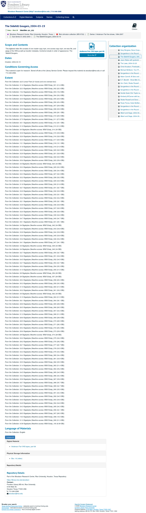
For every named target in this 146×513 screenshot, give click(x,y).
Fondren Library (80, 508)
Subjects (39, 17)
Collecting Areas (62, 17)
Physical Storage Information (18, 453)
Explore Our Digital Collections (11, 509)
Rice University (90, 508)
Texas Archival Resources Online (12, 506)
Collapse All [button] (10, 437)
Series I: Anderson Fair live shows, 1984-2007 (106, 34)
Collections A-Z (10, 17)
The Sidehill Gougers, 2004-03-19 (132, 57)
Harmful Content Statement (84, 504)
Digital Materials (26, 17)
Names (49, 17)
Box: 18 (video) (16, 458)
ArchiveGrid (5, 508)
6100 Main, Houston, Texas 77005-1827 (98, 509)
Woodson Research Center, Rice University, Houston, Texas (31, 34)
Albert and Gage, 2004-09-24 (131, 113)
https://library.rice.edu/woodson (18, 480)
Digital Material (13, 441)
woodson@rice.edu (16, 493)
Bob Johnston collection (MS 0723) (71, 34)
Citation (134, 29)
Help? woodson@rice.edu (40, 11)
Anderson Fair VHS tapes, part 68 (23, 446)
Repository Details (14, 465)
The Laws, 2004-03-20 (128, 63)
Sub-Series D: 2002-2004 (21, 36)
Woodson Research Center (18, 11)
